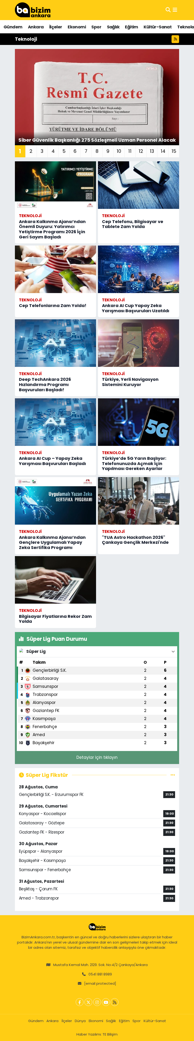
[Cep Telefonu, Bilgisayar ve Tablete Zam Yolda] (138, 185)
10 (119, 151)
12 (141, 151)
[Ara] (168, 10)
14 (163, 151)
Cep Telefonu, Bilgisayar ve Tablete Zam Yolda (132, 224)
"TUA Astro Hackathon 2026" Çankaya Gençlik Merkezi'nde (135, 539)
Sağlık (113, 27)
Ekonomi (77, 27)
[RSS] (115, 1002)
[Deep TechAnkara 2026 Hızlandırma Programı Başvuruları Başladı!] (55, 343)
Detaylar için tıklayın (97, 757)
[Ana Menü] (175, 10)
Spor (96, 27)
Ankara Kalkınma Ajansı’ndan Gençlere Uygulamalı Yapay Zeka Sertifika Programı (52, 542)
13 (152, 151)
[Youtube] (106, 1002)
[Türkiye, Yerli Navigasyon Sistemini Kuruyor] (138, 343)
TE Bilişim (110, 1034)
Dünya (80, 1020)
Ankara (36, 27)
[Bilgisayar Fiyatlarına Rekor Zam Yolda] (55, 580)
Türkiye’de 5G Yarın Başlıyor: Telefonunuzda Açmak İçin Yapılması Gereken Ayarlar (134, 463)
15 (174, 151)
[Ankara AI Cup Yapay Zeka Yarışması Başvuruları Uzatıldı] (138, 269)
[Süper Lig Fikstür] (173, 775)
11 (130, 151)
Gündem (13, 27)
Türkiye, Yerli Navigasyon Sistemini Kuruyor (130, 381)
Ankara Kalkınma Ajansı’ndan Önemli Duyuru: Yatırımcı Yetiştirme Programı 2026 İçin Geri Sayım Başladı (52, 229)
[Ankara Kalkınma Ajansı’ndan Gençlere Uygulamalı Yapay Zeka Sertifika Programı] (55, 501)
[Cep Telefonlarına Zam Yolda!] (55, 269)
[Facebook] (80, 1002)
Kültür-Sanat (158, 27)
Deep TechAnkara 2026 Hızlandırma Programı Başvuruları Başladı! (45, 384)
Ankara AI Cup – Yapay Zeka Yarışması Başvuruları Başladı (52, 460)
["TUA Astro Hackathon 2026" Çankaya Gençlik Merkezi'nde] (138, 501)
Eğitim (131, 27)
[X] (88, 1002)
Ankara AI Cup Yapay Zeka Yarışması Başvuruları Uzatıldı (135, 308)
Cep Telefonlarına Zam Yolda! (52, 305)
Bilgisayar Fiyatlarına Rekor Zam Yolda (55, 618)
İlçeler (55, 27)
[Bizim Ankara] (32, 10)
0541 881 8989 (100, 974)
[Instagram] (97, 1002)
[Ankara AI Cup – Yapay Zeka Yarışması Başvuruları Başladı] (55, 422)
